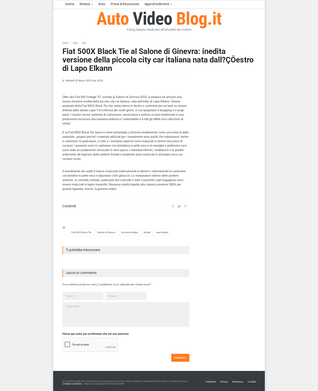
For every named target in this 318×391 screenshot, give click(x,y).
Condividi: (69, 206)
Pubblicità (211, 382)
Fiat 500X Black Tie (81, 232)
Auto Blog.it (159, 18)
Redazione (237, 382)
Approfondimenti (157, 4)
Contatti (252, 382)
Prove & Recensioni (125, 4)
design (147, 232)
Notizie (85, 4)
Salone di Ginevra (106, 232)
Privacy (224, 382)
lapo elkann (162, 232)
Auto (101, 4)
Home (69, 4)
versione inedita (129, 232)
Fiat (84, 42)
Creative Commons (72, 384)
